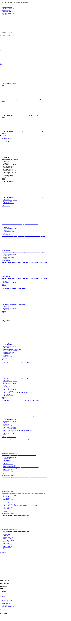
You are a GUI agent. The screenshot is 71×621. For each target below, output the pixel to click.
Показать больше (2, 596)
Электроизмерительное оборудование (7, 7)
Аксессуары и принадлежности (6, 12)
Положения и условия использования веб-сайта (8, 615)
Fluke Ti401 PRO (15, 159)
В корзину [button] (3, 360)
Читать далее (3, 179)
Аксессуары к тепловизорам (6, 206)
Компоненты (3, 607)
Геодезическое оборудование (6, 10)
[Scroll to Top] (0, 620)
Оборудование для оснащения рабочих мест (8, 13)
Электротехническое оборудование (7, 9)
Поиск (2, 31)
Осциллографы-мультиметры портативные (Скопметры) (9, 322)
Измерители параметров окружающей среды (8, 8)
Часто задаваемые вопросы (5, 611)
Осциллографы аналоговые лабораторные (7, 321)
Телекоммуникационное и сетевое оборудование (8, 137)
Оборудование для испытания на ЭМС (7, 11)
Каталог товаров (4, 3)
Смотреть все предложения (4, 313)
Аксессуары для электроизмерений (7, 286)
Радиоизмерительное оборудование (7, 6)
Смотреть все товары (3, 552)
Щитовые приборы (4, 14)
